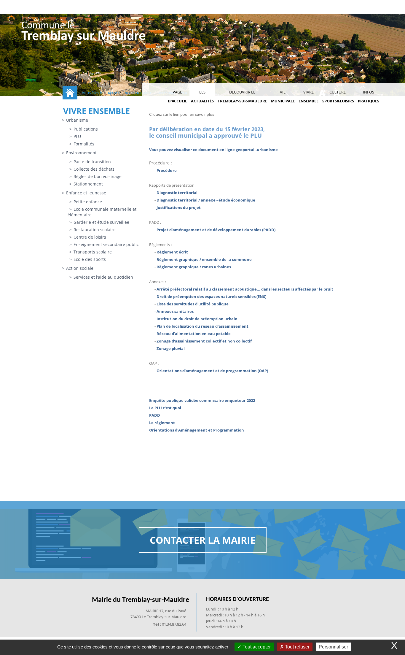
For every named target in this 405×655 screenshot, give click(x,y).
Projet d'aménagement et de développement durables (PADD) (216, 229)
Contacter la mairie (203, 540)
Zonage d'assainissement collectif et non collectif (204, 341)
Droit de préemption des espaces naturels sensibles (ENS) (211, 296)
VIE (283, 96)
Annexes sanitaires (175, 311)
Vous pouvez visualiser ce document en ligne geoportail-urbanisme (213, 149)
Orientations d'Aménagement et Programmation (196, 430)
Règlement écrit (172, 252)
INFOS (368, 96)
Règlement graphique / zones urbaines (194, 266)
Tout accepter (256, 646)
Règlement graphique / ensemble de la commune (204, 259)
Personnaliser (333, 646)
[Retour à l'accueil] (84, 33)
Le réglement (162, 422)
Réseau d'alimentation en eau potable (194, 333)
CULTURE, (338, 96)
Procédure (167, 170)
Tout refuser (297, 646)
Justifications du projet (179, 207)
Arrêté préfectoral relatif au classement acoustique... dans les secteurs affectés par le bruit (245, 289)
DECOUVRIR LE (242, 96)
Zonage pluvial (171, 348)
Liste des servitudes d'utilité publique (193, 304)
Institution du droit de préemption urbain (197, 318)
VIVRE (308, 96)
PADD (154, 415)
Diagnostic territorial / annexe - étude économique (206, 200)
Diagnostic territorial (177, 192)
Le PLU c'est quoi (165, 407)
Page (177, 96)
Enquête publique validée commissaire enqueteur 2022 (202, 400)
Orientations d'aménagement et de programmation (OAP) (212, 370)
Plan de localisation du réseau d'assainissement (202, 326)
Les (202, 96)
